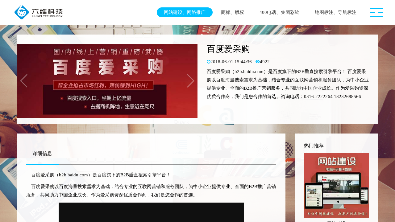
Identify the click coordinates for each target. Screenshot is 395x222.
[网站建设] (336, 185)
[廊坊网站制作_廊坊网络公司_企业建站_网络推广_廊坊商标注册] (41, 12)
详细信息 (42, 153)
